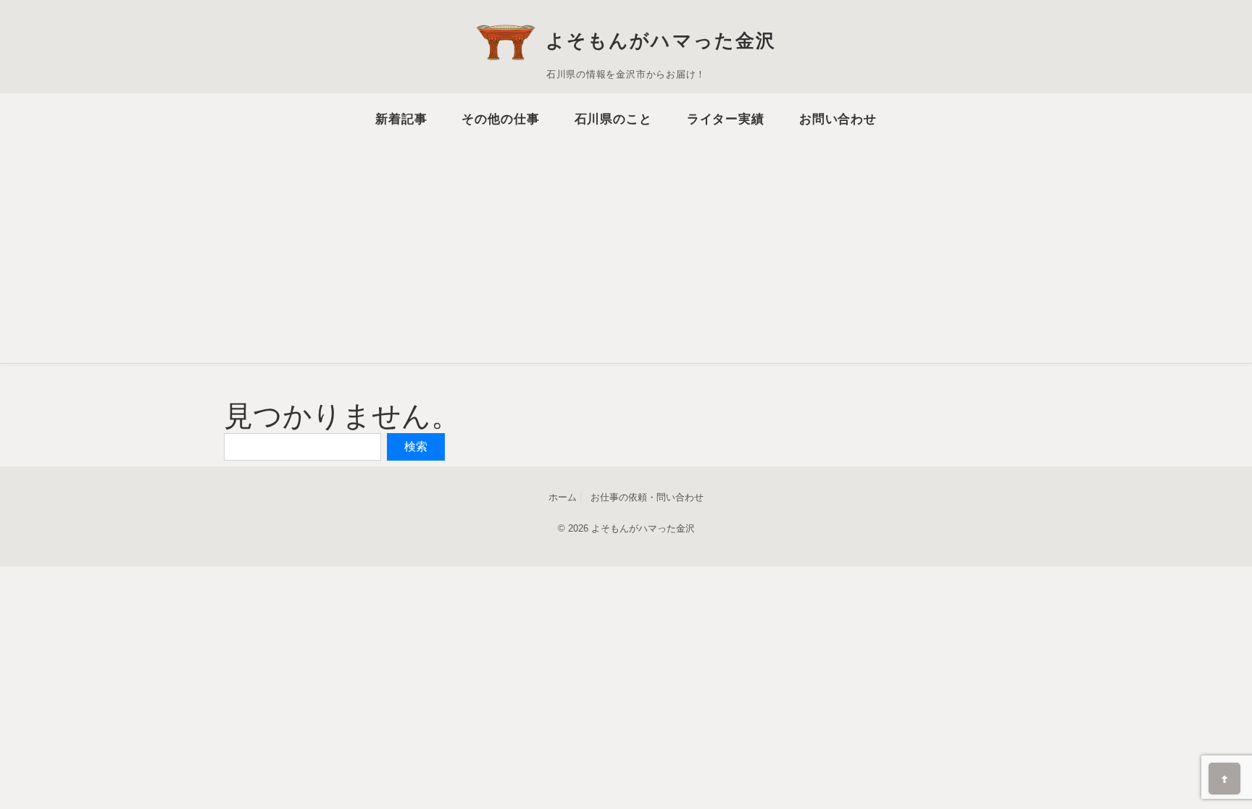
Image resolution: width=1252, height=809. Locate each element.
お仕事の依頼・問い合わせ (647, 497)
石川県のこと (613, 119)
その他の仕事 (500, 119)
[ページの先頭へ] (1224, 779)
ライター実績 (725, 119)
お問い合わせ (838, 119)
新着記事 (401, 119)
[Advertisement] (626, 241)
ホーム (562, 497)
